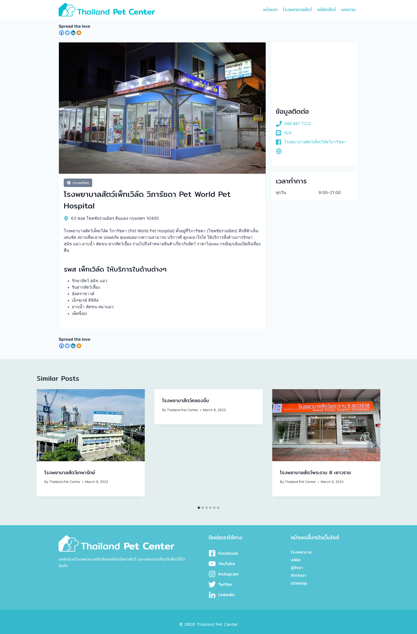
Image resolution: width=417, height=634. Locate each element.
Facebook (228, 553)
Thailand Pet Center (64, 482)
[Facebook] (61, 32)
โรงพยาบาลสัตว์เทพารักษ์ (69, 472)
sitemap (299, 583)
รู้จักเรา (297, 567)
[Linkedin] (73, 32)
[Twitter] (67, 32)
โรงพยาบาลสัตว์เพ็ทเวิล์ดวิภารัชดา (315, 142)
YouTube (226, 563)
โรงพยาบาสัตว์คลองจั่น (185, 400)
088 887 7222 (297, 123)
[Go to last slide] (45, 446)
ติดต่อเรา (298, 575)
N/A (288, 132)
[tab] (199, 508)
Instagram (228, 574)
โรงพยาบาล (301, 552)
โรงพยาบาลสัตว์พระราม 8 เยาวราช (315, 472)
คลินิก (296, 559)
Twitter (225, 584)
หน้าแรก (270, 9)
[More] (78, 32)
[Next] (371, 446)
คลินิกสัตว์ (326, 9)
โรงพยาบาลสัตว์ (297, 9)
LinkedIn (226, 594)
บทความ (348, 9)
